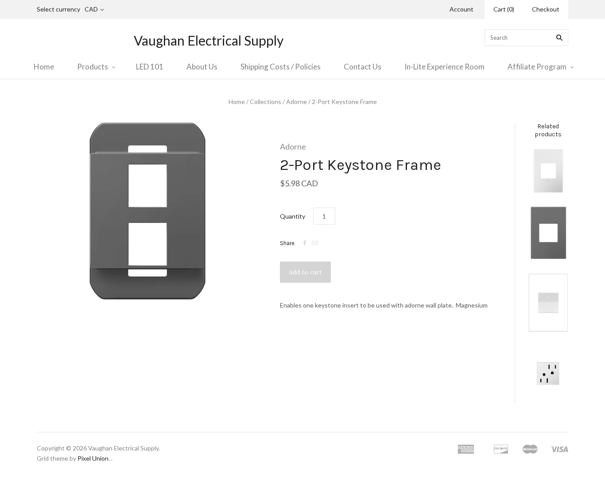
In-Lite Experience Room (444, 66)
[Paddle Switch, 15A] (548, 302)
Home (44, 66)
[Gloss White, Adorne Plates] (548, 170)
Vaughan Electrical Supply (208, 40)
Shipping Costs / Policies (280, 66)
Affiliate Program (537, 66)
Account (461, 9)
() (503, 9)
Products (92, 66)
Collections (265, 101)
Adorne (296, 101)
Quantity (292, 216)
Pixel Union (93, 458)
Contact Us (362, 66)
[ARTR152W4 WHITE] (548, 373)
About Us (201, 66)
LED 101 (149, 66)
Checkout (545, 9)
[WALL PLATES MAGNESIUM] (548, 233)
